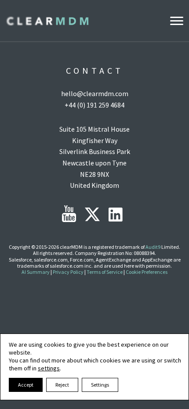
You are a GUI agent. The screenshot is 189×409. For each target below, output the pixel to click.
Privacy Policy (68, 272)
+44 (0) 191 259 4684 (94, 104)
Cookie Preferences (146, 272)
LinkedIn (116, 215)
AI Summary (36, 272)
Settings (100, 384)
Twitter (92, 214)
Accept (25, 384)
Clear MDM (47, 20)
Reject (62, 384)
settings (49, 368)
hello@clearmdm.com (94, 93)
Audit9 (152, 247)
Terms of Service (105, 272)
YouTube (69, 213)
